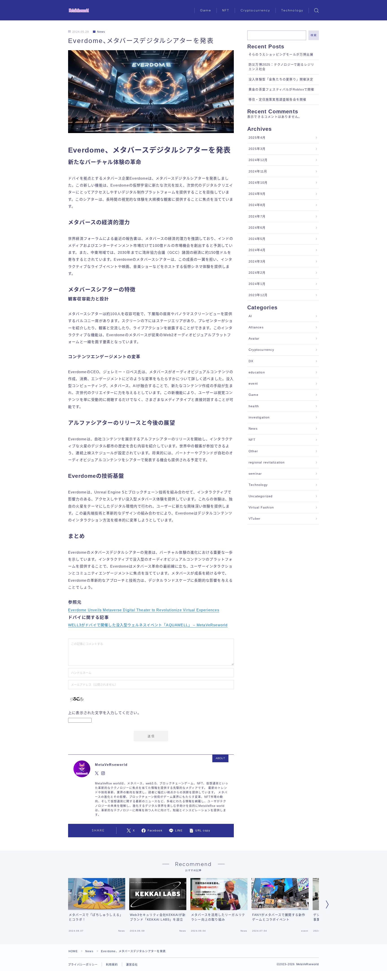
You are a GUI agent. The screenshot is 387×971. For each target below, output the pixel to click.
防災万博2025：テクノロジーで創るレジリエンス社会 (281, 67)
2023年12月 (258, 295)
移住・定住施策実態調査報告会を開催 (277, 99)
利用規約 (112, 964)
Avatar (254, 338)
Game (205, 10)
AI (250, 316)
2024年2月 (257, 272)
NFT (225, 10)
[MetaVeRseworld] (79, 10)
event (253, 383)
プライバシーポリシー (83, 964)
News (101, 31)
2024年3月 (257, 261)
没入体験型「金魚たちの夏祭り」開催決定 (281, 79)
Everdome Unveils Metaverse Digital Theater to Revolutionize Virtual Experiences (143, 610)
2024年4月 (257, 250)
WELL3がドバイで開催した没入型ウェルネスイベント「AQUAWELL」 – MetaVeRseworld (148, 625)
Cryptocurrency (255, 10)
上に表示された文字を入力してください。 (104, 713)
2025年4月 (257, 137)
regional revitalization (267, 462)
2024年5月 (257, 239)
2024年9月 (257, 194)
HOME (73, 951)
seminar (255, 473)
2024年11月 (258, 171)
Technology (292, 10)
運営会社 (132, 964)
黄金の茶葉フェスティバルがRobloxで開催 (281, 89)
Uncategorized (261, 496)
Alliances (256, 327)
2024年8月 (257, 205)
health (254, 406)
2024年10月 (258, 182)
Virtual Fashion (261, 507)
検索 (314, 35)
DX (251, 361)
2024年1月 (257, 284)
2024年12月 (258, 160)
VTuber (254, 518)
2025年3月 (257, 149)
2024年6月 (257, 227)
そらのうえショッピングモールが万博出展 (281, 54)
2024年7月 (257, 216)
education (257, 372)
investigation (259, 417)
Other (253, 451)
